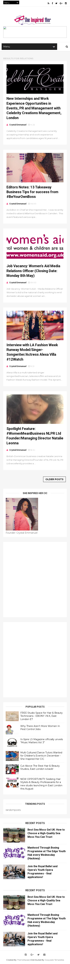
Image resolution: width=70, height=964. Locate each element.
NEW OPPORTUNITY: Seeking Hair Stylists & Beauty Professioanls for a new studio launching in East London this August (41, 784)
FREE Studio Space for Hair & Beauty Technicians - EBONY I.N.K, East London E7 (41, 716)
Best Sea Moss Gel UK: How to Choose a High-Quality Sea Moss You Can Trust (46, 833)
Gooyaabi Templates (54, 960)
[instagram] (66, 3)
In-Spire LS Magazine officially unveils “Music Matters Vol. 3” (41, 741)
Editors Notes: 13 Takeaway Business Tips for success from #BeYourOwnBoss (32, 192)
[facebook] (52, 3)
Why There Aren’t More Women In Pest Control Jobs (40, 728)
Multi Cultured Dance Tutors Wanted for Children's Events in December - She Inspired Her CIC (41, 755)
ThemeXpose (23, 960)
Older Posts (54, 479)
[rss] (48, 3)
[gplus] (61, 3)
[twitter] (56, 3)
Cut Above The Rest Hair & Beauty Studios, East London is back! (40, 767)
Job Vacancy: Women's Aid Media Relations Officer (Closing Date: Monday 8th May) (33, 271)
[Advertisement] (35, 579)
